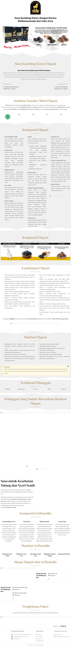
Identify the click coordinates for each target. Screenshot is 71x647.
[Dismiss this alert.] (68, 366)
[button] (2, 389)
